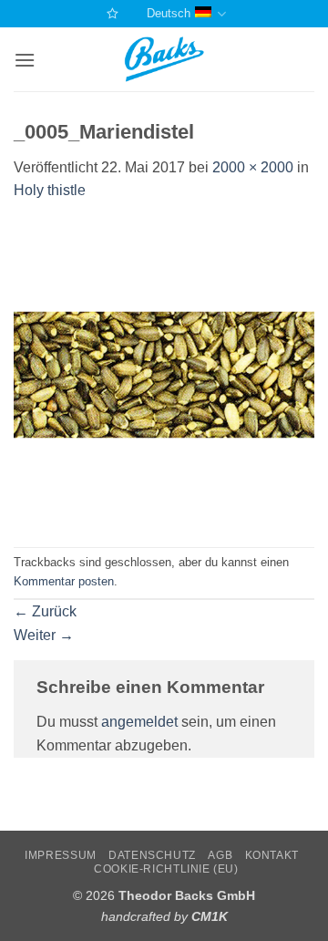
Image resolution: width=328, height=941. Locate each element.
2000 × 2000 (252, 167)
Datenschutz (152, 855)
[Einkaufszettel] (110, 13)
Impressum (61, 855)
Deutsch (168, 13)
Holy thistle (50, 190)
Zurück (45, 611)
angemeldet (139, 721)
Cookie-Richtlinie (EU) (166, 869)
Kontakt (272, 855)
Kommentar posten (64, 581)
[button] (25, 59)
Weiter (44, 635)
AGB (220, 855)
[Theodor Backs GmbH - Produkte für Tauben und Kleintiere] (164, 59)
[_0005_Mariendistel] (164, 373)
